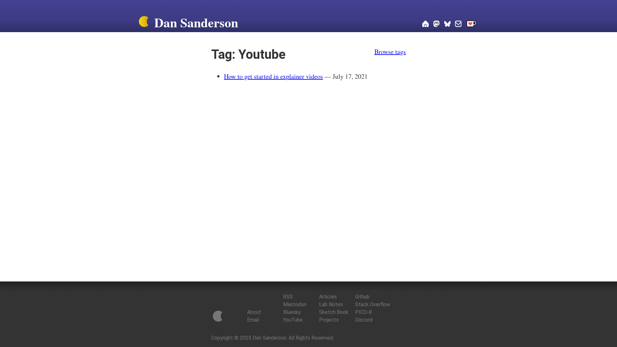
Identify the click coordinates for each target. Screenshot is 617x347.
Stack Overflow (372, 304)
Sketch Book (333, 312)
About (254, 312)
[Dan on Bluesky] (447, 24)
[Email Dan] (458, 24)
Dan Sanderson (196, 22)
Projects (329, 320)
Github (362, 297)
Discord (363, 320)
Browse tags (390, 51)
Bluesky (292, 312)
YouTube (293, 320)
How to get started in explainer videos (273, 76)
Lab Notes (331, 304)
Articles (328, 297)
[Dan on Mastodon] (436, 24)
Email (253, 320)
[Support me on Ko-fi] (471, 24)
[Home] (143, 23)
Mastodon (294, 304)
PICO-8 (363, 312)
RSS (288, 297)
